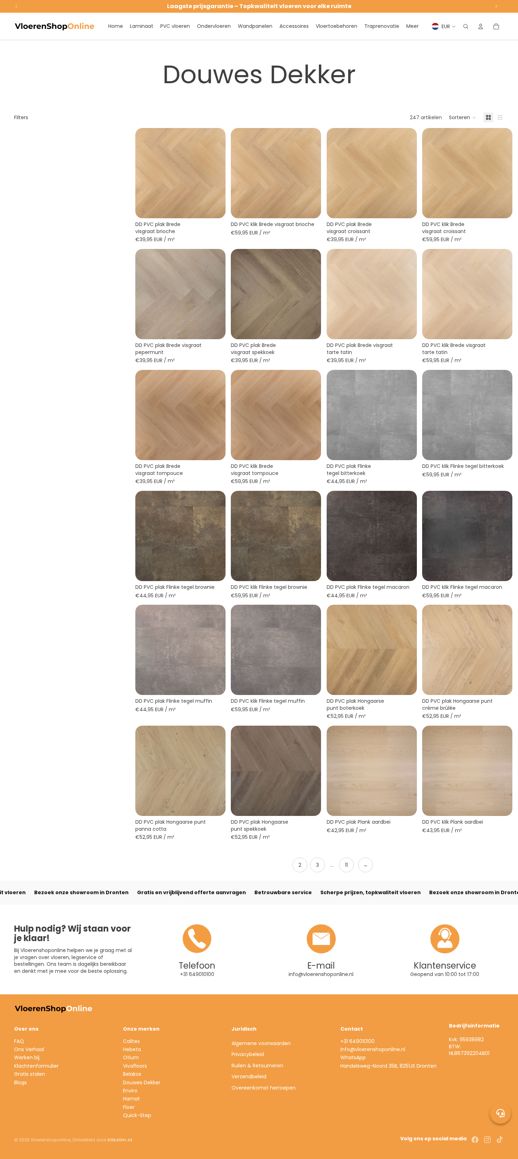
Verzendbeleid (249, 1076)
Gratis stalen (29, 1074)
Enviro (130, 1090)
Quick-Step (137, 1115)
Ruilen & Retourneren (257, 1065)
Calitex (131, 1041)
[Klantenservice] (500, 1113)
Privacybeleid (248, 1054)
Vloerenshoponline (50, 1140)
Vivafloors (135, 1065)
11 (346, 864)
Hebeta (132, 1049)
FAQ (19, 1041)
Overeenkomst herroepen (264, 1087)
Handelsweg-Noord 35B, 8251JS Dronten (388, 1065)
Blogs (20, 1082)
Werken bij (26, 1057)
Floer (129, 1107)
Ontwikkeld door (102, 1140)
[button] (462, 117)
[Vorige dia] (145, 294)
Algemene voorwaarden (261, 1043)
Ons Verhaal (29, 1049)
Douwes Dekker (141, 1082)
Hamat (131, 1098)
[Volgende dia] (214, 294)
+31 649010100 (357, 1041)
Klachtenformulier (36, 1065)
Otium (131, 1057)
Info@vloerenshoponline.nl (372, 1049)
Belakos (132, 1074)
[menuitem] (412, 26)
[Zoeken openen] (466, 26)
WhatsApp (353, 1057)
